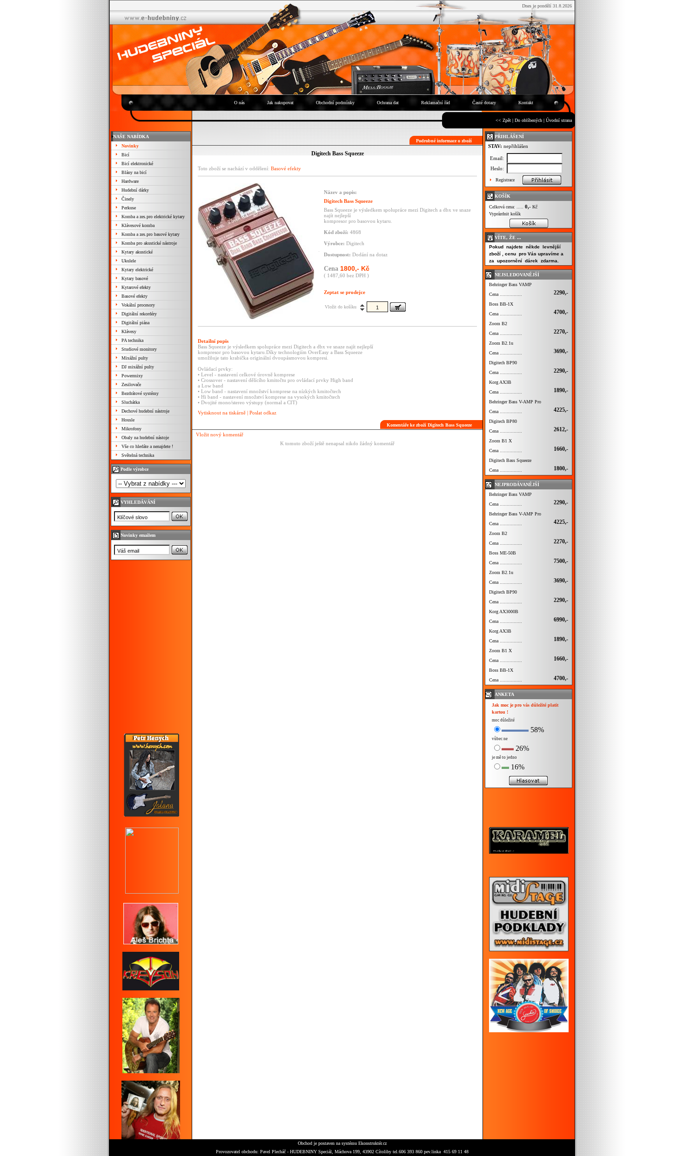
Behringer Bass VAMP (510, 284)
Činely (127, 198)
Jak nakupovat (280, 102)
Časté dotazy (484, 102)
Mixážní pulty (134, 358)
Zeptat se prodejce (344, 292)
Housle (127, 419)
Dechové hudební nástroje (145, 411)
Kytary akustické (137, 251)
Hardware (130, 181)
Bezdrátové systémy (140, 393)
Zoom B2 (498, 323)
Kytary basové (134, 278)
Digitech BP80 (503, 421)
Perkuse (128, 207)
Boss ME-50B (502, 552)
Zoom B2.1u (501, 343)
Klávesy (128, 331)
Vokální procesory (138, 304)
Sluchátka (130, 402)
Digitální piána (135, 322)
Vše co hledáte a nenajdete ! (147, 446)
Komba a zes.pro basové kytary (150, 234)
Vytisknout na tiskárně (222, 412)
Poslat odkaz (262, 412)
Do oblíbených (528, 120)
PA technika (132, 340)
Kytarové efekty (136, 287)
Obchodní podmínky (335, 102)
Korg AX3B (500, 382)
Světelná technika (137, 455)
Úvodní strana (559, 120)
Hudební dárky (135, 190)
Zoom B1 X (500, 440)
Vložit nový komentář (219, 434)
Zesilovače (131, 384)
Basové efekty (134, 296)
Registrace (505, 179)
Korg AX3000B (503, 611)
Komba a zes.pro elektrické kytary (153, 216)
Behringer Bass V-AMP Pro (515, 401)
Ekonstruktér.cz (372, 1143)
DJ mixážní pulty (137, 366)
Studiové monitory (139, 349)
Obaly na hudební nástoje (145, 437)
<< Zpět (503, 120)
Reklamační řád (435, 102)
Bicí (125, 154)
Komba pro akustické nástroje (149, 243)
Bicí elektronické (137, 163)
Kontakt (525, 102)
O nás (239, 102)
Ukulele (128, 260)
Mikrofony (131, 428)
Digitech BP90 (503, 362)
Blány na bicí (134, 172)
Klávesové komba (137, 225)
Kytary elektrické (137, 269)
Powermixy (132, 375)
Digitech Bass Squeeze (510, 460)
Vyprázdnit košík (505, 213)
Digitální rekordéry (139, 313)
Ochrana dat (388, 102)
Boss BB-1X (501, 304)
